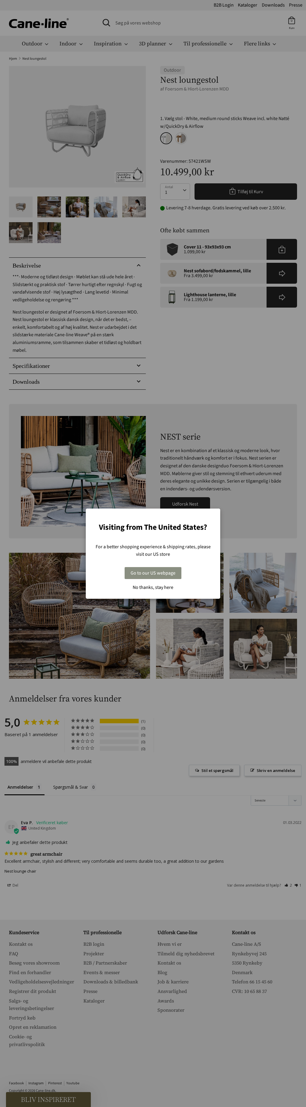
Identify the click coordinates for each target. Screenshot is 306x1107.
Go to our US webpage (153, 573)
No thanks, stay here (153, 587)
